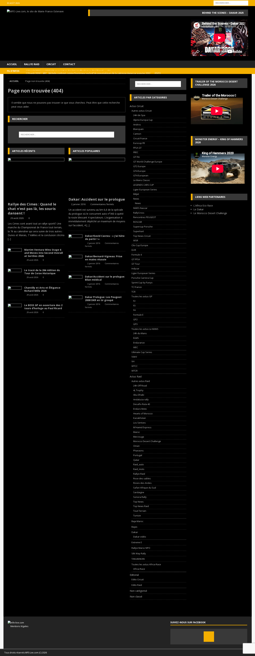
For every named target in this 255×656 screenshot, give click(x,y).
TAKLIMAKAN (138, 558)
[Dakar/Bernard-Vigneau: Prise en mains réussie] (75, 260)
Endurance (139, 342)
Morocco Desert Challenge (147, 441)
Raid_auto (138, 464)
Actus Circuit (137, 106)
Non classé (136, 596)
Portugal (137, 455)
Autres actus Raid (140, 381)
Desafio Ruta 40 (141, 404)
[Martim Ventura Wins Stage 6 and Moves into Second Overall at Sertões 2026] (15, 253)
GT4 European (140, 175)
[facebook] (209, 636)
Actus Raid (136, 376)
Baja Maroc (137, 521)
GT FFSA (135, 259)
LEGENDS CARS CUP (143, 184)
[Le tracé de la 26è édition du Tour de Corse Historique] (15, 274)
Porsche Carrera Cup (142, 277)
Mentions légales (18, 626)
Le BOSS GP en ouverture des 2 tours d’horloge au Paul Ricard (43, 306)
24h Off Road (140, 385)
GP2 (135, 319)
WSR (135, 240)
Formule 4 (136, 254)
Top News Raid (141, 506)
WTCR (134, 370)
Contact (69, 64)
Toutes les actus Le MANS (144, 329)
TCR (133, 291)
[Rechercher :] (231, 2)
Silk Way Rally (138, 553)
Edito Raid (136, 585)
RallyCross (138, 212)
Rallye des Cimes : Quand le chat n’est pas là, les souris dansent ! (32, 208)
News (136, 198)
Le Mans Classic (141, 180)
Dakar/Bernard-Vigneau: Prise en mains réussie (103, 258)
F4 (134, 310)
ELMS (136, 338)
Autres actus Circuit (141, 110)
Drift (133, 250)
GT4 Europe (139, 171)
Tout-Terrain (139, 510)
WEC (135, 347)
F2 (134, 300)
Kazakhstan (139, 418)
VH (132, 361)
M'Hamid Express (142, 427)
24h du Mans (140, 333)
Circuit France (140, 138)
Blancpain (138, 129)
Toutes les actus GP (141, 296)
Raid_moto (138, 469)
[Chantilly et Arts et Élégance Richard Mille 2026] (15, 291)
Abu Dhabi (138, 394)
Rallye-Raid (139, 473)
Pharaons (138, 450)
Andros (137, 124)
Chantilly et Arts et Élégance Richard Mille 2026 (42, 289)
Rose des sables (142, 478)
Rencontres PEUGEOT (144, 217)
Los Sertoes (139, 422)
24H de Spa (139, 115)
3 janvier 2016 (93, 284)
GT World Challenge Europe (147, 161)
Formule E (138, 314)
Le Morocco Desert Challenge (210, 213)
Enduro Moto (140, 408)
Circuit (51, 64)
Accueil (12, 64)
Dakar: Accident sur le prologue (97, 199)
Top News (138, 501)
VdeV (134, 356)
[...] (9, 239)
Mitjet (136, 194)
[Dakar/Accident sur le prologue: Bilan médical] (75, 280)
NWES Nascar (140, 208)
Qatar (136, 459)
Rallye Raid (31, 64)
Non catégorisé (138, 590)
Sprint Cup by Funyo (141, 282)
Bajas (134, 526)
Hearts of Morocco (143, 413)
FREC (135, 152)
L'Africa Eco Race (203, 205)
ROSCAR (137, 221)
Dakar (134, 532)
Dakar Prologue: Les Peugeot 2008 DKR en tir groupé (103, 298)
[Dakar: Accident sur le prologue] (97, 176)
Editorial (134, 574)
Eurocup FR (139, 143)
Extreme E (136, 542)
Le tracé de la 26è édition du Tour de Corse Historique (42, 271)
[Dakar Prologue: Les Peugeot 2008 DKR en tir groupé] (75, 301)
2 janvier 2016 (78, 204)
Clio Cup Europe (139, 245)
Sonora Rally (140, 497)
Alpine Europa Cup (143, 119)
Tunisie (137, 515)
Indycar (135, 268)
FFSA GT (137, 147)
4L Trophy (138, 390)
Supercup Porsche (143, 226)
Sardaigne (138, 492)
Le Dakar (198, 209)
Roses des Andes (142, 483)
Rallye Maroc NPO (140, 547)
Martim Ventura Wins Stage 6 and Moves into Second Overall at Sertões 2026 (43, 253)
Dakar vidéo (139, 536)
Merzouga (138, 436)
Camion (137, 133)
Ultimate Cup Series (141, 352)
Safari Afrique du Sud (144, 487)
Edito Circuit (137, 579)
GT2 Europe (139, 166)
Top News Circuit (142, 235)
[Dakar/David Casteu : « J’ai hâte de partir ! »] (75, 239)
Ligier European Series (145, 189)
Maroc (136, 432)
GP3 (135, 324)
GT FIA (136, 157)
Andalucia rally (141, 399)
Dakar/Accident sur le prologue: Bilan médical (105, 278)
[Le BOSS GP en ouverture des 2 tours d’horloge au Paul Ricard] (15, 309)
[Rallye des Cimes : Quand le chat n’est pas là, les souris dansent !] (36, 179)
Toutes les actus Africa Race (146, 564)
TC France (136, 287)
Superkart (138, 231)
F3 (134, 305)
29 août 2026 (17, 218)
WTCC (134, 366)
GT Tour (135, 263)
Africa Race (139, 568)
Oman (136, 445)
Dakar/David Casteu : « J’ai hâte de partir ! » (105, 237)
